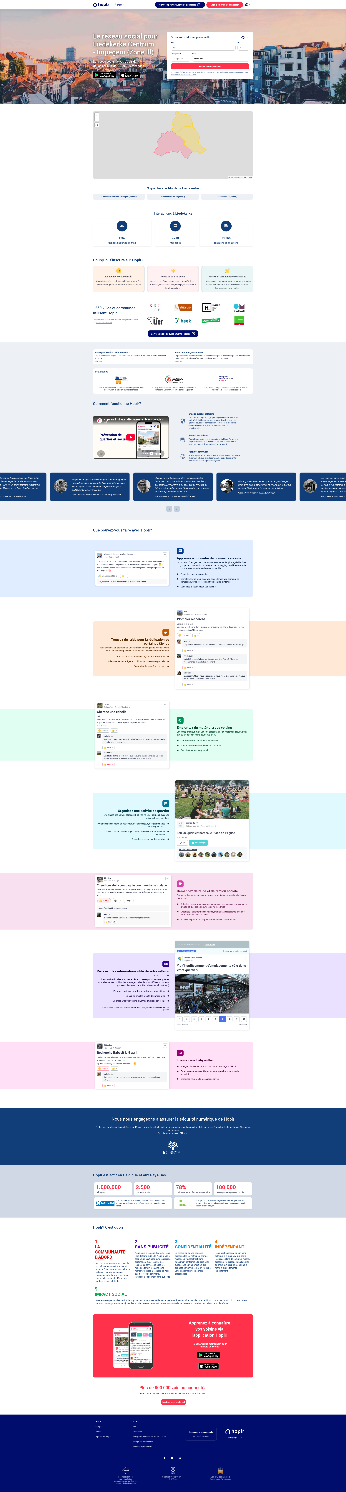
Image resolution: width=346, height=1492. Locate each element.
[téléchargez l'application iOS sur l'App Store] (130, 75)
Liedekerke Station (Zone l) (173, 197)
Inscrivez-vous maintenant (173, 1402)
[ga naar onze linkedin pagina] (180, 1458)
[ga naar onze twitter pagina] (172, 1458)
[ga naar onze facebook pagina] (164, 1458)
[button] (97, 115)
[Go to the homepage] (101, 5)
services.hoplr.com (104, 323)
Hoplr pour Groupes (103, 1437)
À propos (119, 5)
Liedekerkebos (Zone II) (227, 197)
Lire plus (98, 361)
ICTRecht (183, 1133)
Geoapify (232, 177)
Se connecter (225, 5)
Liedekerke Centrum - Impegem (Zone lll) (119, 197)
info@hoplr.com (235, 1437)
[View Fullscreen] (97, 125)
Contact (98, 1432)
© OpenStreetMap (244, 177)
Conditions (137, 1432)
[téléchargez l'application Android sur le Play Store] (104, 75)
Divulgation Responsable (143, 1442)
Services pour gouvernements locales (180, 5)
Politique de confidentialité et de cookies (149, 1437)
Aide (134, 1427)
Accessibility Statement (142, 1447)
